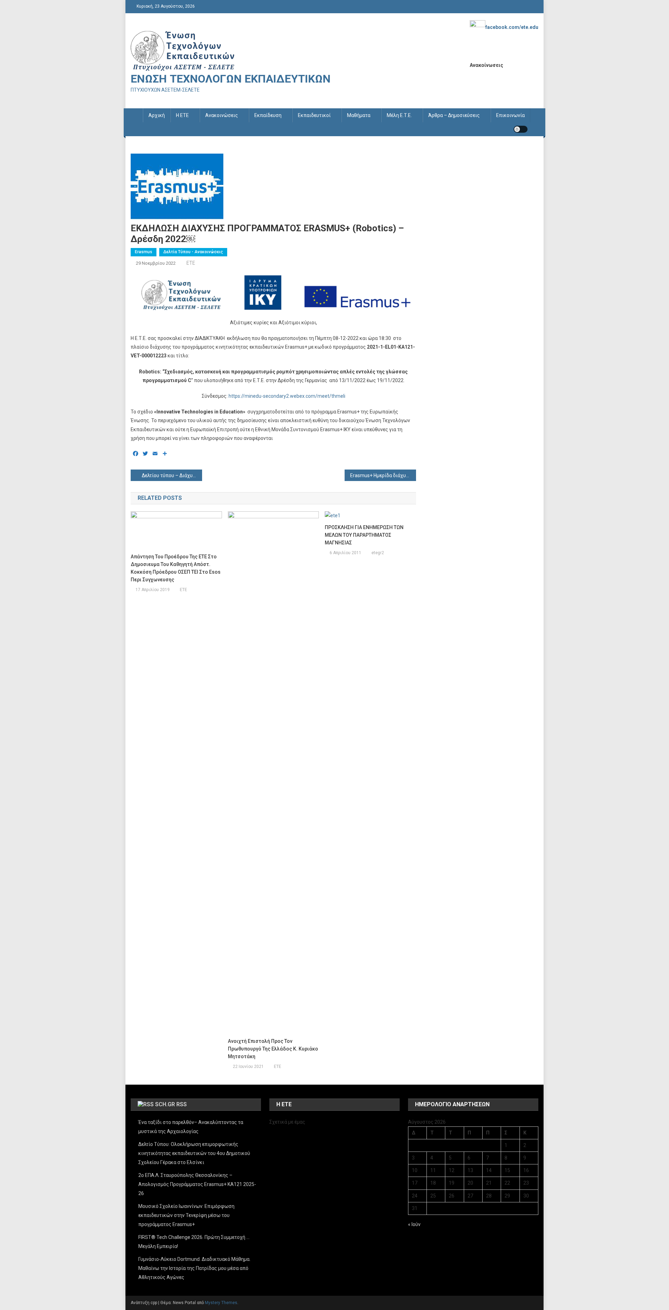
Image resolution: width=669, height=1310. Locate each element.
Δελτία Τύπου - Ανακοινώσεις (193, 251)
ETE (190, 263)
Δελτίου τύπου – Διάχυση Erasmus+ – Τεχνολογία (172, 475)
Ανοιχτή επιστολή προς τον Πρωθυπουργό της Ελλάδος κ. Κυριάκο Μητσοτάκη (273, 1048)
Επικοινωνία (510, 115)
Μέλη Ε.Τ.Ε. (399, 115)
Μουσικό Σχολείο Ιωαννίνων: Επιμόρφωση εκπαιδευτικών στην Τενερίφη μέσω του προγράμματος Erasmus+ (186, 1215)
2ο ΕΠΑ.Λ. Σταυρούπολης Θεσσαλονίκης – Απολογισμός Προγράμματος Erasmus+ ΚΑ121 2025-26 (197, 1184)
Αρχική (156, 115)
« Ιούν (414, 1224)
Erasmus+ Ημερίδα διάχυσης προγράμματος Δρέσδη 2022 (383, 475)
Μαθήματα (358, 115)
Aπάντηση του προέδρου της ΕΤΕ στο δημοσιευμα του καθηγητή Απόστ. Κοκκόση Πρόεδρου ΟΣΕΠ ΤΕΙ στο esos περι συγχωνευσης (176, 568)
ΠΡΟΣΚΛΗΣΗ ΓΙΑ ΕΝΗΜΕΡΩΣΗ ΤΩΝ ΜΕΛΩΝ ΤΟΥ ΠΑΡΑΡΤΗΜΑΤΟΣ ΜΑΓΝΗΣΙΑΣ (364, 535)
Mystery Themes (221, 1302)
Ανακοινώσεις (221, 115)
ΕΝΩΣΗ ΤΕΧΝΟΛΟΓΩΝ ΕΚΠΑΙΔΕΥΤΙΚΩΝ (231, 78)
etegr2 (377, 552)
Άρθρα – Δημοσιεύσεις (454, 115)
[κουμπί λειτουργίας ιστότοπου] (521, 129)
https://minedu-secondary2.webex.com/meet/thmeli (287, 396)
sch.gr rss (171, 1104)
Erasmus (143, 251)
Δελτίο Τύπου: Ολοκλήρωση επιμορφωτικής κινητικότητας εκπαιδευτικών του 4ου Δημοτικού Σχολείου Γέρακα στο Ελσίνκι (194, 1153)
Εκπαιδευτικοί (314, 115)
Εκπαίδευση (268, 115)
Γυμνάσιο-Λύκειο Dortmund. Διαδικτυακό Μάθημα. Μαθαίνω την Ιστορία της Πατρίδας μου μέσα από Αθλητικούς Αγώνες (194, 1268)
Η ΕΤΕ (182, 115)
